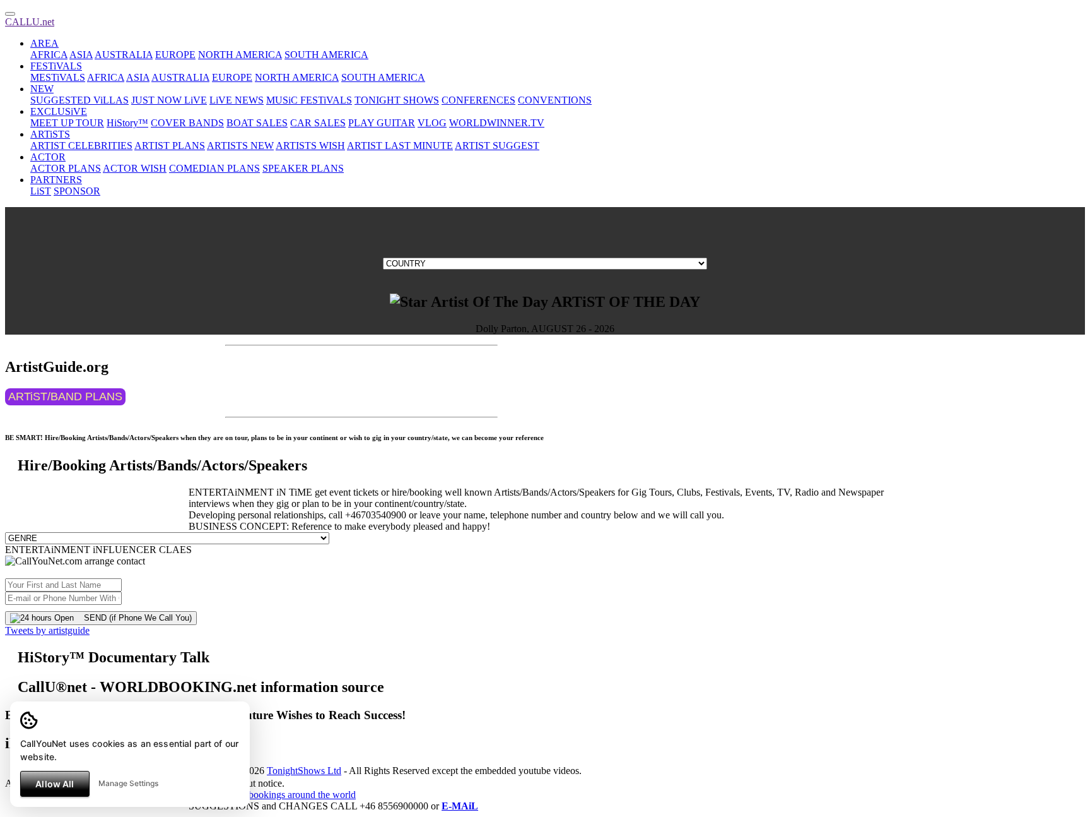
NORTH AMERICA (240, 54)
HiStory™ (127, 122)
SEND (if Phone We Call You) (133, 618)
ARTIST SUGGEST (497, 145)
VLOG (432, 122)
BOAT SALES (257, 122)
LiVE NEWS (236, 100)
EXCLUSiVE (58, 111)
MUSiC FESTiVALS (309, 100)
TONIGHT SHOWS (397, 100)
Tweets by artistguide (47, 630)
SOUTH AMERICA (326, 54)
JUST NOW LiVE (169, 100)
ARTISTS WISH (310, 145)
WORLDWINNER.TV (496, 122)
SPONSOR (77, 191)
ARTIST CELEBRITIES (81, 145)
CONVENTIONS (555, 100)
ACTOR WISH (135, 168)
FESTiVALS (56, 66)
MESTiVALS (57, 77)
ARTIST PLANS (169, 145)
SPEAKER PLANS (303, 168)
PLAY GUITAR (381, 122)
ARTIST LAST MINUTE (400, 145)
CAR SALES (318, 122)
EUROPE (175, 54)
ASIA (81, 54)
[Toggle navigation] (10, 14)
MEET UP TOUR (67, 122)
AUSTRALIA (124, 54)
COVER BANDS (187, 122)
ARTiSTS (50, 134)
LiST (40, 191)
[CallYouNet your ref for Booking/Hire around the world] (272, 794)
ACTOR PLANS (65, 168)
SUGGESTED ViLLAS (79, 100)
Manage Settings (128, 783)
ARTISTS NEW (240, 145)
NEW (42, 88)
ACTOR (48, 157)
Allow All (54, 783)
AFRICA (48, 54)
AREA (44, 43)
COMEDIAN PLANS (214, 168)
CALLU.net (29, 21)
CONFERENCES (478, 100)
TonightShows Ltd (304, 770)
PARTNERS (56, 179)
